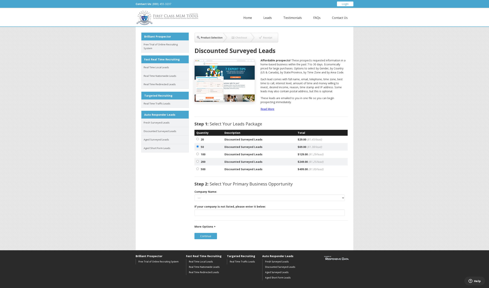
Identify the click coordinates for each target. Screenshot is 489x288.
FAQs (317, 18)
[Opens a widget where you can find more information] (474, 281)
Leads (267, 18)
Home (247, 18)
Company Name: (205, 191)
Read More (267, 109)
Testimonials (292, 18)
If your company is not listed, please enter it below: (230, 206)
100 (203, 154)
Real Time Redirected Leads (160, 84)
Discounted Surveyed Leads (160, 131)
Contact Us (340, 18)
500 (203, 169)
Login (345, 4)
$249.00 (310, 162)
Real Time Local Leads (156, 67)
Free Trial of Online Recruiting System (161, 46)
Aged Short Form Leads (157, 148)
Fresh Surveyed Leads (157, 122)
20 (202, 139)
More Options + (205, 226)
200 (203, 162)
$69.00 (310, 147)
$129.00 (310, 154)
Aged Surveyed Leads (156, 139)
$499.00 (310, 169)
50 (202, 147)
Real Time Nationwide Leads (160, 76)
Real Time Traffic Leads (157, 103)
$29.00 (310, 139)
